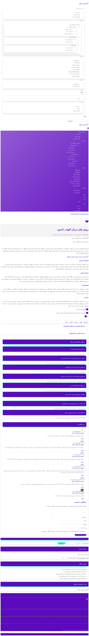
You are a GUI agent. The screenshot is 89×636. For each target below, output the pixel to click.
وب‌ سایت (83, 528)
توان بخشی (54, 630)
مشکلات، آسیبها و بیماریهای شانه (79, 372)
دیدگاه (84, 517)
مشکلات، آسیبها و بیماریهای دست (79, 363)
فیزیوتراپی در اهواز (48, 630)
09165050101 (34, 616)
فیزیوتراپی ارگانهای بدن (81, 354)
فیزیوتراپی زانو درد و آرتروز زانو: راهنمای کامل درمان (73, 569)
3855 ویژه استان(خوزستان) (43, 616)
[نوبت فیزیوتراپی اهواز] (83, 589)
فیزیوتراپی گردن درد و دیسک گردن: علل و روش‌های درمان (72, 576)
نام (85, 521)
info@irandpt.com (20, 616)
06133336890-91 (27, 616)
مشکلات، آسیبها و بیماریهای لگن (52, 381)
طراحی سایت (59, 630)
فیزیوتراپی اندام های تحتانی (71, 381)
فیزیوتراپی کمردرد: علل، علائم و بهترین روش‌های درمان (73, 578)
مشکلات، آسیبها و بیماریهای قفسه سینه (78, 390)
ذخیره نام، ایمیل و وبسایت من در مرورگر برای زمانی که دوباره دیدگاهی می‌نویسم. (63, 531)
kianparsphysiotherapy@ (10, 616)
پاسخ (82, 438)
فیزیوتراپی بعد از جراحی (63, 313)
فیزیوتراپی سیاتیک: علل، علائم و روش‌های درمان (74, 571)
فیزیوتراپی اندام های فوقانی (59, 363)
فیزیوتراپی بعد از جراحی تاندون (78, 313)
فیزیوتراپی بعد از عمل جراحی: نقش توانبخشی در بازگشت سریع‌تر (71, 573)
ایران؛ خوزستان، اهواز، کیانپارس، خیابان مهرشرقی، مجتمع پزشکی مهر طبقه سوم (69, 616)
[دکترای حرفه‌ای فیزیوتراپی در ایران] (83, 3)
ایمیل (84, 524)
